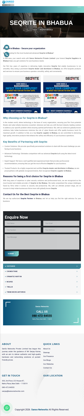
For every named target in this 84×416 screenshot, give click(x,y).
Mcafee (10, 282)
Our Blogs (47, 360)
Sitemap (46, 352)
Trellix (10, 287)
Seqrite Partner (27, 198)
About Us (46, 349)
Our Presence (48, 356)
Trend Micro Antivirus (16, 292)
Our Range (11, 266)
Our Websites (48, 364)
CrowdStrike (12, 271)
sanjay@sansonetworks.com (13, 391)
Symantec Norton (14, 276)
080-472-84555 (8, 387)
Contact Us (47, 368)
